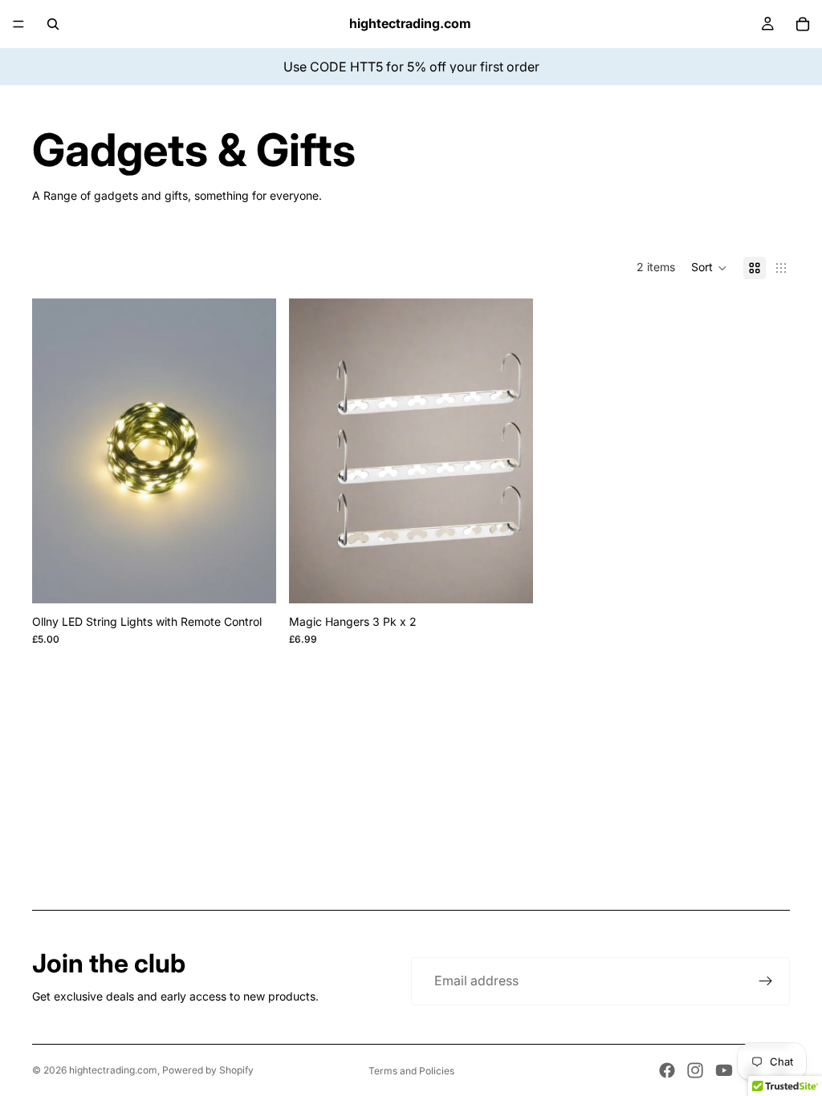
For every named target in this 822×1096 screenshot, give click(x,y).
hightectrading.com (113, 1070)
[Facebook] (667, 1070)
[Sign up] (766, 981)
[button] (709, 268)
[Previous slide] (56, 451)
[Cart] (802, 24)
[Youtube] (724, 1070)
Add (265, 578)
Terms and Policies (411, 1071)
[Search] (53, 24)
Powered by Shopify (208, 1070)
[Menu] (18, 24)
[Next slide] (252, 451)
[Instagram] (695, 1070)
